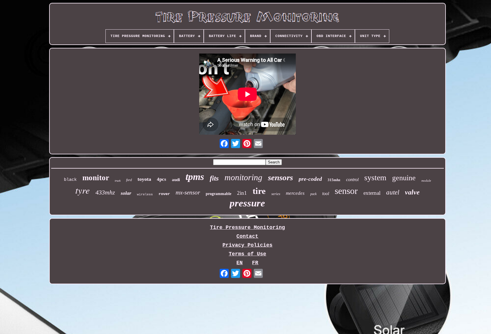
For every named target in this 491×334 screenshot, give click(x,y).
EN (239, 263)
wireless (145, 194)
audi (176, 179)
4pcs (161, 179)
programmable (218, 194)
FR (255, 263)
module (426, 180)
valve (412, 192)
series (275, 194)
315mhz (334, 180)
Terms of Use (247, 254)
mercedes (295, 193)
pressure (247, 203)
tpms (195, 176)
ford (129, 180)
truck (117, 180)
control (352, 179)
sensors (280, 177)
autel (392, 192)
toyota (144, 179)
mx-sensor (188, 192)
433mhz (105, 192)
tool (325, 193)
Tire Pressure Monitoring (247, 227)
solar (126, 193)
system (375, 177)
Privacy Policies (247, 245)
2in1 (242, 193)
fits (214, 178)
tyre (82, 190)
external (371, 193)
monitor (95, 177)
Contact (247, 236)
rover (164, 194)
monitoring (243, 177)
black (70, 179)
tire (259, 191)
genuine (404, 178)
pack (313, 194)
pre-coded (310, 179)
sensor (346, 191)
